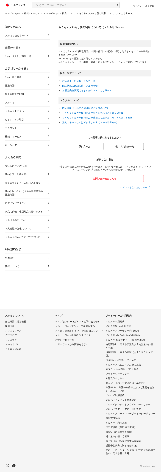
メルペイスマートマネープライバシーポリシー (130, 413)
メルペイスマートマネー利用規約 (123, 408)
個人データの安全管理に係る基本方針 (126, 382)
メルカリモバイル (14, 110)
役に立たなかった (124, 146)
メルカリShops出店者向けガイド (72, 335)
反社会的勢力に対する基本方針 (122, 445)
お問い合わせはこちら (105, 178)
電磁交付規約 (113, 418)
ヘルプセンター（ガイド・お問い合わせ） (77, 321)
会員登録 (149, 6)
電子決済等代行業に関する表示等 (123, 440)
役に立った (85, 146)
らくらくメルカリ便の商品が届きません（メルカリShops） (93, 112)
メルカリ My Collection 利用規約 (123, 335)
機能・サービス (32, 13)
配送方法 (9, 85)
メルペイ (9, 102)
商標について (12, 266)
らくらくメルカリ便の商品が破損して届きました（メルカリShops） (98, 117)
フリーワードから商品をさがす (71, 344)
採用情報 (9, 326)
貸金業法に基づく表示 (117, 436)
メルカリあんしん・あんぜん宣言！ (124, 364)
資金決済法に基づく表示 (119, 431)
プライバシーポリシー (117, 373)
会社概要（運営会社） (17, 321)
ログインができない (15, 203)
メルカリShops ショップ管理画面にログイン (79, 330)
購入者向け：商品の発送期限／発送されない (85, 108)
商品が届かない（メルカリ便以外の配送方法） (24, 192)
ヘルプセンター (12, 13)
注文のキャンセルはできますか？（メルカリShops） (90, 122)
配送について (68, 13)
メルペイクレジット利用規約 (121, 399)
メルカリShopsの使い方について (22, 237)
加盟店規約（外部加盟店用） (121, 427)
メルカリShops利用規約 (118, 326)
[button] (116, 5)
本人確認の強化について (18, 228)
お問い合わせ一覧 (64, 339)
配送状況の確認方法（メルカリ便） (81, 85)
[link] (135, 187)
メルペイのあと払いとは (18, 220)
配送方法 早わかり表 (16, 165)
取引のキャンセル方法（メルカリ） (24, 182)
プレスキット (12, 339)
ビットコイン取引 (14, 119)
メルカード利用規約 (116, 422)
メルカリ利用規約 (115, 321)
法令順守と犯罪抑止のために (121, 360)
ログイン (137, 6)
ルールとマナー (13, 144)
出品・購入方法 (13, 77)
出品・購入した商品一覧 (18, 56)
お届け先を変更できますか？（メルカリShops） (88, 90)
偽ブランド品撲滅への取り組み (122, 369)
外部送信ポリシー (115, 378)
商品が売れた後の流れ (17, 174)
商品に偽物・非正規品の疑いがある (24, 211)
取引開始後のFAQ (14, 94)
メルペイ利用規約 (115, 395)
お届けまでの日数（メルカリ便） (80, 80)
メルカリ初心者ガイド (17, 35)
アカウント (11, 127)
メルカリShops (50, 13)
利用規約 (9, 257)
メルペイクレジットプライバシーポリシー (128, 404)
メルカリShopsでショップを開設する (75, 326)
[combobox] (76, 5)
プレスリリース (13, 330)
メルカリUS (11, 344)
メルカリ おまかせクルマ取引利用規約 (126, 339)
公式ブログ (11, 335)
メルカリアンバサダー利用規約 (122, 330)
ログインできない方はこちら (133, 187)
